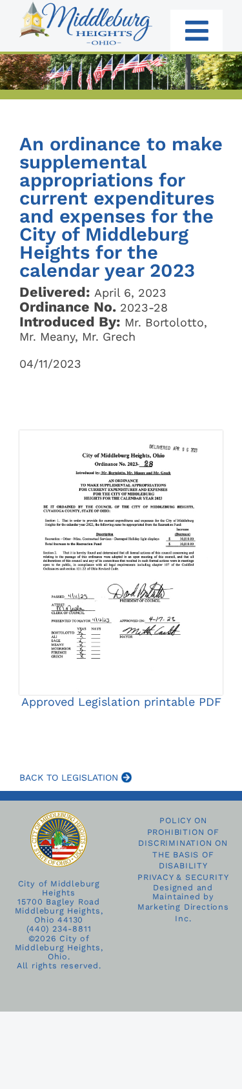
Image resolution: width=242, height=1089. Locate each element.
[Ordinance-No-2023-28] (121, 436)
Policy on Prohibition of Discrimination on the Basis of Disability (183, 843)
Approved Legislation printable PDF (121, 701)
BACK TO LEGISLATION (70, 777)
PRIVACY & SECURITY (182, 877)
